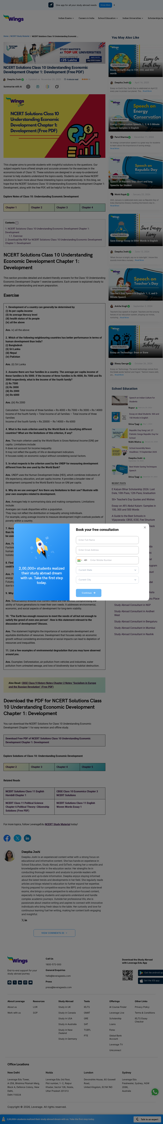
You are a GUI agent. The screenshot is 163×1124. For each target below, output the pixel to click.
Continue (87, 593)
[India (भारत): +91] (79, 560)
